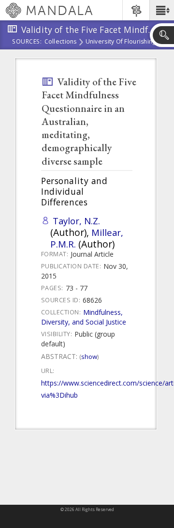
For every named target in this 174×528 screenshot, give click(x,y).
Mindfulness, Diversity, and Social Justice (83, 317)
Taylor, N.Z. (76, 221)
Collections (60, 42)
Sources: (27, 42)
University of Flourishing (121, 42)
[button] (161, 10)
